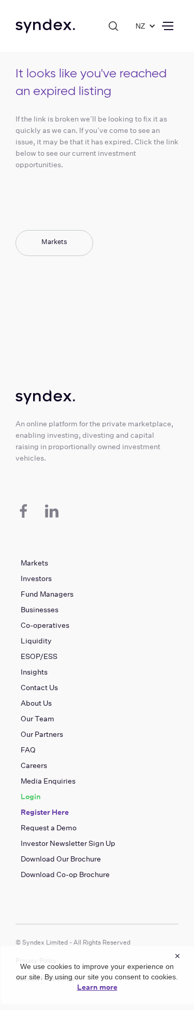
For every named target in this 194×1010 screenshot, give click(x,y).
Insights (34, 672)
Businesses (39, 609)
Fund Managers (47, 594)
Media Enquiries (48, 781)
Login (31, 796)
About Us (36, 703)
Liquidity (36, 640)
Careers (34, 765)
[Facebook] (23, 511)
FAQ (28, 750)
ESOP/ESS (39, 656)
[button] (143, 26)
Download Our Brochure (61, 859)
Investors (36, 578)
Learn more (97, 987)
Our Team (37, 718)
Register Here (45, 812)
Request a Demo (49, 827)
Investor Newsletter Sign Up (68, 843)
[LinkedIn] (52, 511)
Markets (54, 241)
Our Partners (42, 734)
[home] (45, 26)
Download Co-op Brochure (65, 874)
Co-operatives (45, 625)
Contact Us (39, 687)
